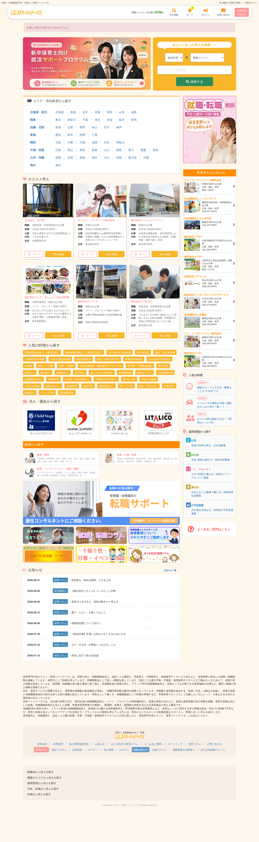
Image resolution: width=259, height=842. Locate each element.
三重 (94, 135)
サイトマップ (175, 744)
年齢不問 (88, 386)
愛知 (58, 135)
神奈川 (71, 120)
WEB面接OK (67, 392)
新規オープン (144, 372)
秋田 (109, 112)
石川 (107, 127)
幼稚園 (28, 365)
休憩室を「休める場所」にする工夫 (91, 580)
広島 (58, 150)
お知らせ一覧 (170, 570)
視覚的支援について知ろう (86, 623)
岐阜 (70, 135)
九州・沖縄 (37, 157)
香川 (131, 150)
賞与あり (45, 372)
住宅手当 (80, 372)
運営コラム (195, 744)
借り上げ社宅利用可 (102, 372)
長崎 (82, 157)
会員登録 (241, 12)
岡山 (70, 150)
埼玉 (97, 120)
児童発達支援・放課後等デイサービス (101, 365)
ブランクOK (47, 392)
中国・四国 (37, 150)
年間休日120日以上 (106, 379)
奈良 (107, 142)
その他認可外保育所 (159, 359)
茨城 (109, 120)
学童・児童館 (66, 365)
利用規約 (58, 744)
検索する (196, 81)
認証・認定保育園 (165, 352)
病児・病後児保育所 (108, 359)
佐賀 (70, 157)
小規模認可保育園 (34, 359)
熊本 (94, 157)
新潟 (58, 127)
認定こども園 (45, 365)
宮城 (97, 112)
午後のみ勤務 (32, 386)
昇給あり (30, 372)
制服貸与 (30, 392)
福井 (119, 127)
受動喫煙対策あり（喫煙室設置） (83, 352)
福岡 (58, 157)
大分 (107, 157)
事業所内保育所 (133, 359)
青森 (73, 112)
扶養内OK (169, 386)
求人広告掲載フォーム (213, 749)
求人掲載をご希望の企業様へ (230, 2)
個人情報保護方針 (79, 744)
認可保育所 (143, 352)
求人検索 (108, 749)
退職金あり (62, 372)
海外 (33, 165)
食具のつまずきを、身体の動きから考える (94, 601)
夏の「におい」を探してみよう (88, 612)
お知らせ (100, 744)
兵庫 (70, 142)
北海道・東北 (38, 112)
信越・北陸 (37, 127)
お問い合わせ (214, 744)
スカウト (124, 749)
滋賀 (94, 142)
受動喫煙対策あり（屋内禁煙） (42, 352)
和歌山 (120, 142)
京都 (82, 142)
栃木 (122, 120)
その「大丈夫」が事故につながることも (93, 644)
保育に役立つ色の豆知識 (84, 655)
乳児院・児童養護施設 (140, 365)
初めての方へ (59, 749)
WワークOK (126, 386)
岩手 (85, 112)
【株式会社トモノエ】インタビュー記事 (93, 590)
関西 (33, 142)
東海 (33, 135)
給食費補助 (125, 372)
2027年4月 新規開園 (119, 352)
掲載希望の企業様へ (184, 749)
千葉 (85, 120)
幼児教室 (163, 365)
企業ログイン (159, 749)
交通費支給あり (33, 379)
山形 (122, 112)
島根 (94, 150)
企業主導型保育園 (60, 359)
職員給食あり (106, 386)
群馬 (134, 120)
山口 (107, 150)
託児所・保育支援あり (77, 379)
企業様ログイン (251, 2)
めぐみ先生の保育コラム (124, 744)
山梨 (70, 127)
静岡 (82, 135)
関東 (33, 120)
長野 (82, 127)
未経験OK (71, 386)
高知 (155, 150)
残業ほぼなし (52, 386)
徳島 (119, 150)
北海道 (59, 112)
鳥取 (82, 150)
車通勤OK (53, 379)
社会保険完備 (165, 372)
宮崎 (119, 157)
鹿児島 (132, 157)
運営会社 (42, 744)
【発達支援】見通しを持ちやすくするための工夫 (98, 634)
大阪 (58, 142)
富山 (94, 127)
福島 (134, 112)
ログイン (93, 749)
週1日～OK (129, 379)
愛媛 (143, 150)
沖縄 (146, 157)
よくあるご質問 (153, 744)
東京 (58, 120)
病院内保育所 (83, 359)
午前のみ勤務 (148, 379)
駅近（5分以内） (148, 386)
